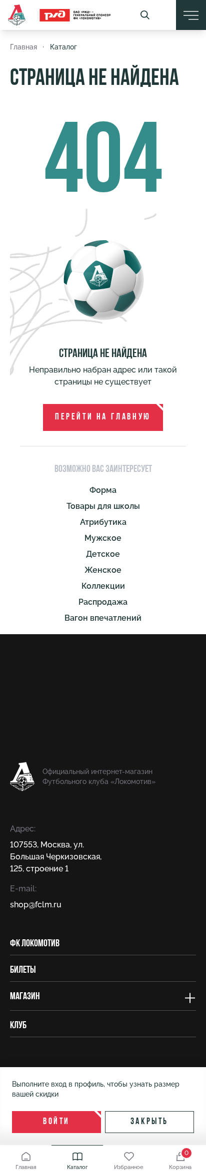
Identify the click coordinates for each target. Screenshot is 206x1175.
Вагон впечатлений (103, 618)
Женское (103, 570)
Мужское (103, 538)
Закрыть (149, 1122)
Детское (103, 554)
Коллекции (103, 586)
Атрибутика (103, 522)
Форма (103, 490)
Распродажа (103, 602)
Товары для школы (103, 506)
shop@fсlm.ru (36, 904)
